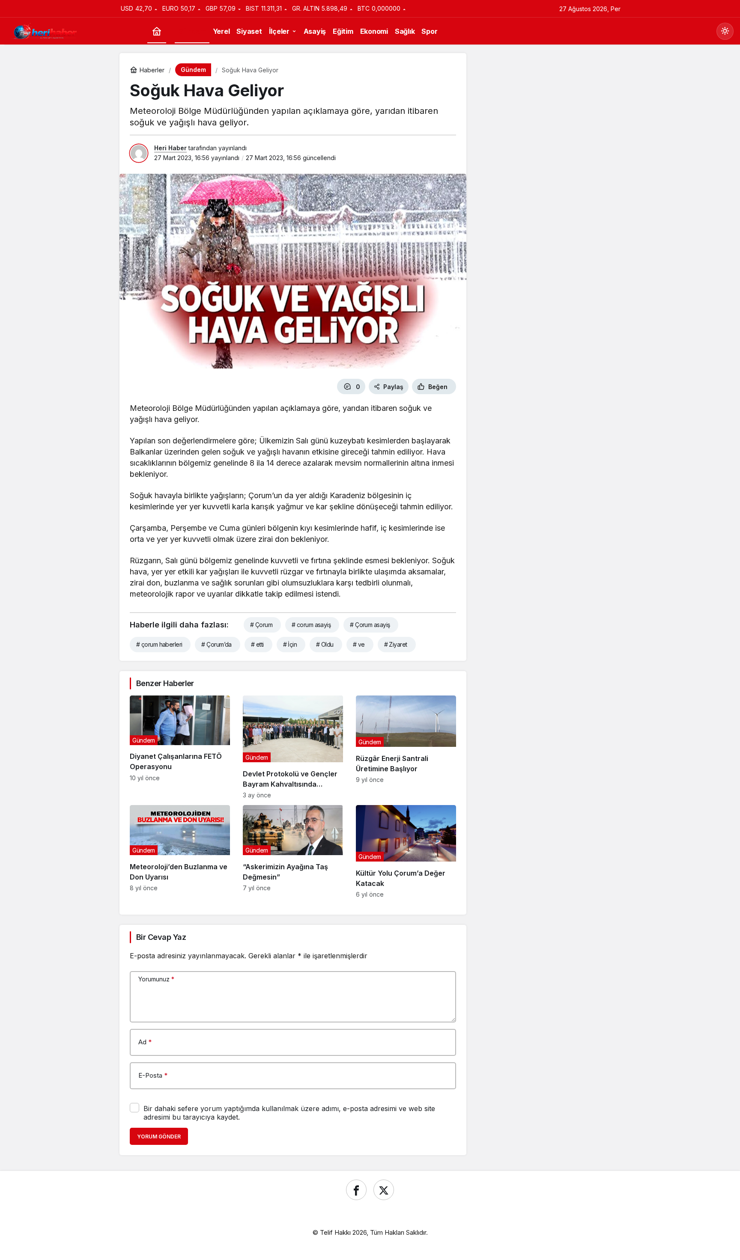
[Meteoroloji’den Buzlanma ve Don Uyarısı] (180, 851)
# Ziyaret (395, 644)
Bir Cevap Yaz (161, 937)
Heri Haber (170, 148)
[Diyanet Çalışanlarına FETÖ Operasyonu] (180, 747)
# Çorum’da (216, 644)
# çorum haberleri (159, 644)
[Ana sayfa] (157, 31)
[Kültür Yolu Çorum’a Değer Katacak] (406, 851)
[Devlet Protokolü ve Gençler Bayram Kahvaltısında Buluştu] (293, 747)
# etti (257, 644)
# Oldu (325, 644)
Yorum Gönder (159, 1136)
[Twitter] (383, 1190)
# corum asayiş (311, 624)
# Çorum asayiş (370, 624)
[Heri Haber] (45, 30)
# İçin (290, 644)
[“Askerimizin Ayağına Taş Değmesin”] (293, 851)
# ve (359, 644)
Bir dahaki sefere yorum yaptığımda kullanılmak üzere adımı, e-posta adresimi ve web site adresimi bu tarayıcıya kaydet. (289, 1112)
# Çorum (261, 624)
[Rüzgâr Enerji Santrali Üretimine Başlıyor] (406, 747)
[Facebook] (356, 1190)
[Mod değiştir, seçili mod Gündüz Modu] (725, 31)
